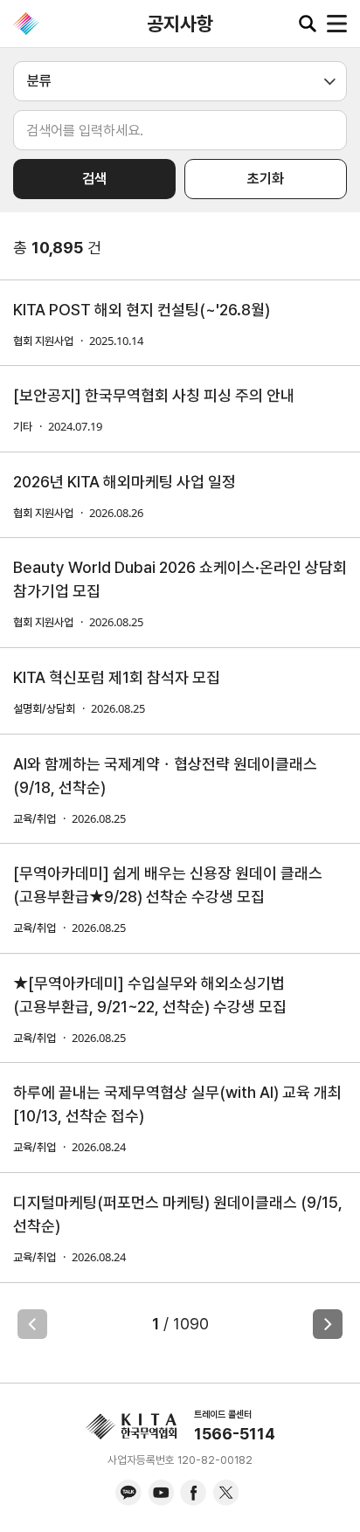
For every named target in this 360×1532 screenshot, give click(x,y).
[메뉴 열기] (337, 23)
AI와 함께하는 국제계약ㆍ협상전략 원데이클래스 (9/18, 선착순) (165, 776)
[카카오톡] (128, 1493)
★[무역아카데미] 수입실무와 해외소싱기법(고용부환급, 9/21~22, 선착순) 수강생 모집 (150, 995)
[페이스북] (193, 1493)
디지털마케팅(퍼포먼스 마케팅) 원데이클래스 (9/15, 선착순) (178, 1214)
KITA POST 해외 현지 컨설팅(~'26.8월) (141, 309)
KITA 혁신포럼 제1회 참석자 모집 (116, 677)
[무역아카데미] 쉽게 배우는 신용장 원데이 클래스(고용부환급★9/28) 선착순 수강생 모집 (167, 885)
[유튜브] (161, 1493)
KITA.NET (26, 23)
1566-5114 (234, 1434)
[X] (225, 1493)
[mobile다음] (328, 1324)
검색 (94, 178)
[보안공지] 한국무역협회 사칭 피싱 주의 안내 (153, 395)
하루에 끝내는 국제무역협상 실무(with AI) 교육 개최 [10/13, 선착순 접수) (177, 1104)
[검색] (307, 23)
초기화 (265, 178)
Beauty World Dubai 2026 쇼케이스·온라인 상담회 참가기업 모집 (180, 579)
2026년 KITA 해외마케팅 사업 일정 (124, 482)
